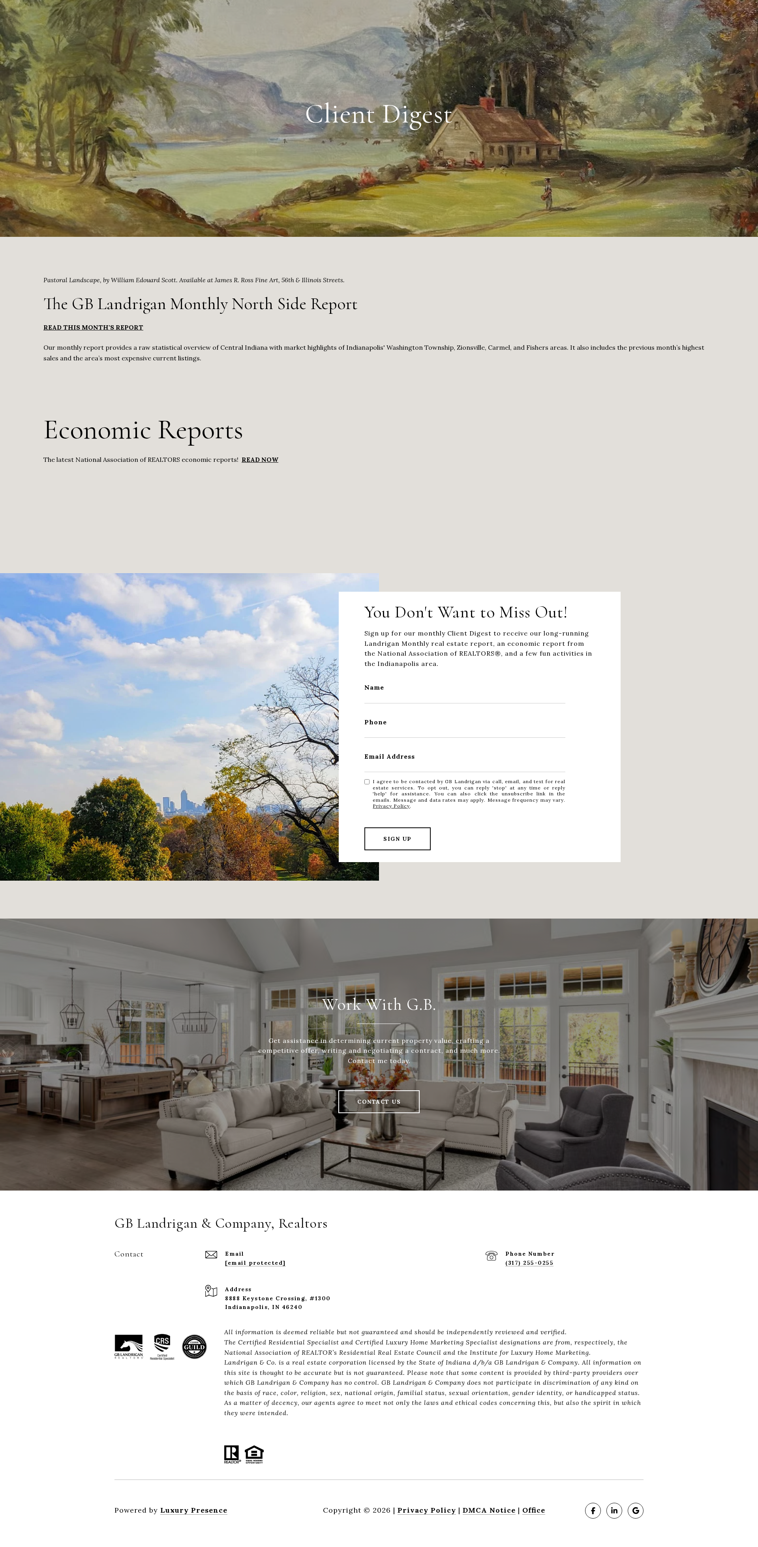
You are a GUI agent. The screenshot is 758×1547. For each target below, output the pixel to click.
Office (533, 1510)
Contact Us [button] (379, 1101)
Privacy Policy (391, 806)
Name (374, 687)
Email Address (389, 756)
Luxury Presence (193, 1510)
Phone (375, 722)
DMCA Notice (489, 1510)
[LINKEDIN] (614, 1511)
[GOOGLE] (636, 1511)
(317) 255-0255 (529, 1262)
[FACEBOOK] (593, 1511)
